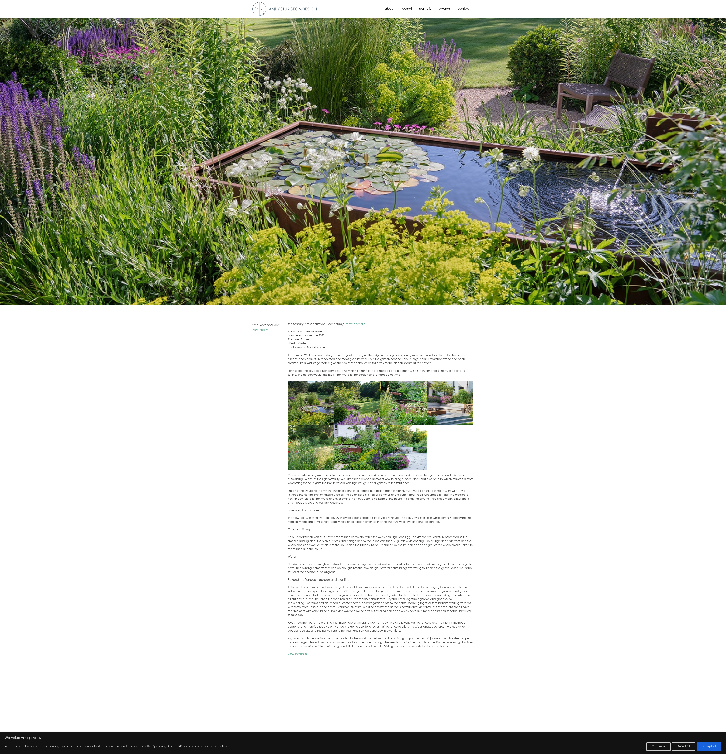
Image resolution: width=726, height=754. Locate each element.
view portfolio (355, 324)
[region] (363, 743)
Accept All (709, 746)
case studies (260, 330)
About (389, 8)
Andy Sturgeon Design (284, 9)
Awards (445, 8)
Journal (407, 8)
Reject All (684, 746)
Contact (464, 8)
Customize (658, 746)
